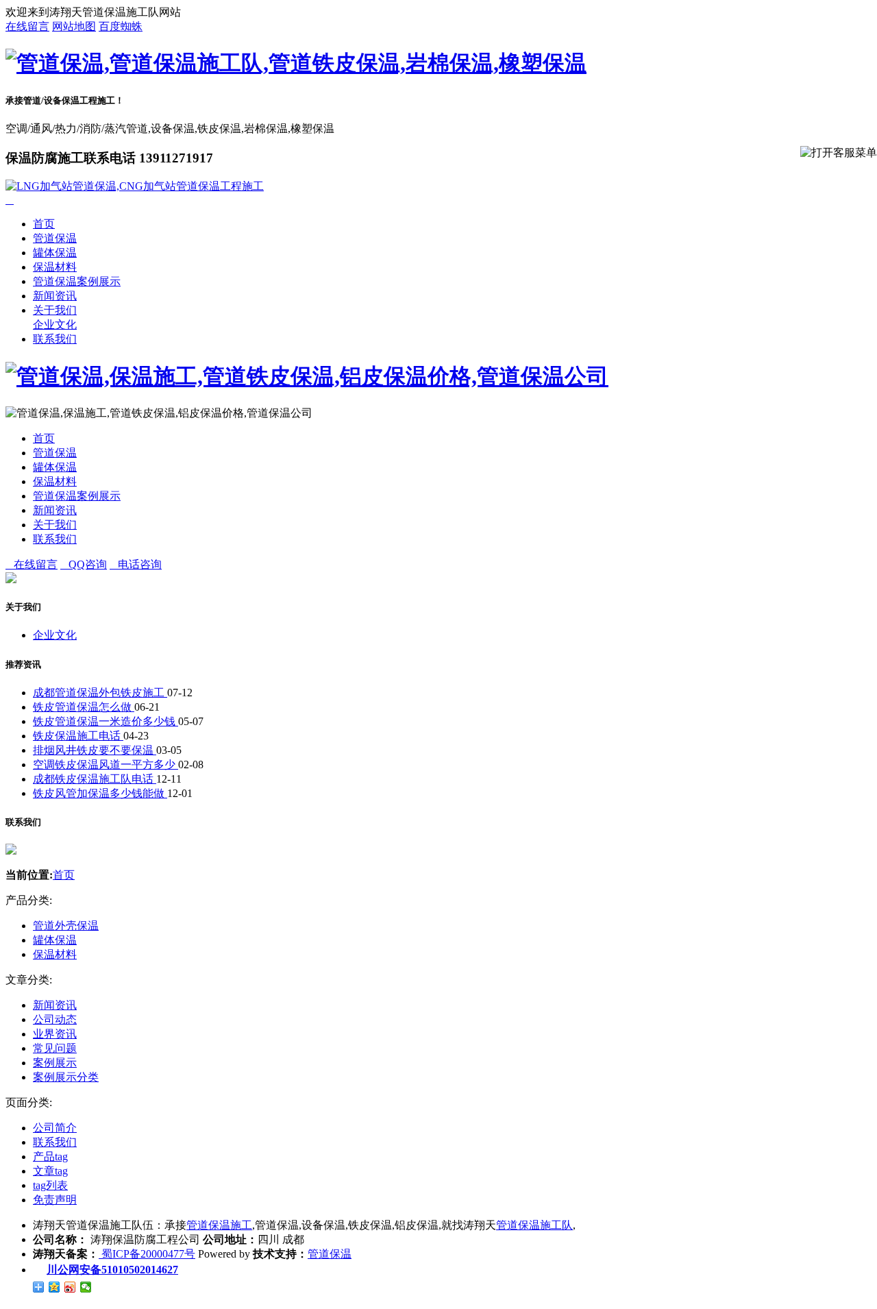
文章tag (50, 1171)
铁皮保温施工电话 (78, 736)
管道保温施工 (219, 1225)
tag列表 (50, 1185)
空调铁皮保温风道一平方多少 (105, 764)
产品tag (50, 1156)
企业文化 (55, 324)
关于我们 (55, 310)
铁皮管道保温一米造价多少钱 (105, 721)
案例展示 (55, 1062)
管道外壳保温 (66, 925)
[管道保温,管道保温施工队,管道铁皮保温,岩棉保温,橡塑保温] (295, 63)
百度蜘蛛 (121, 26)
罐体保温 (55, 252)
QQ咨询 (83, 564)
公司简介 (55, 1128)
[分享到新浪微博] (70, 1287)
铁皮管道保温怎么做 (83, 707)
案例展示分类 (66, 1077)
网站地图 (74, 26)
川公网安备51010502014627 (112, 1269)
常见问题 (55, 1048)
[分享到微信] (86, 1287)
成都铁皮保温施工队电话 (94, 779)
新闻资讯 (55, 296)
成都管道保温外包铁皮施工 (100, 692)
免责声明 (55, 1200)
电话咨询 (136, 564)
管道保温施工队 (534, 1225)
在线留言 (27, 26)
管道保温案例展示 (77, 281)
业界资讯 (55, 1034)
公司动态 (55, 1019)
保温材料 (55, 267)
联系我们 (55, 339)
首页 (44, 224)
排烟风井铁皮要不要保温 (94, 750)
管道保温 (55, 238)
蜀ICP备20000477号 (147, 1254)
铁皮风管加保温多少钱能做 (100, 793)
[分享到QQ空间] (54, 1287)
